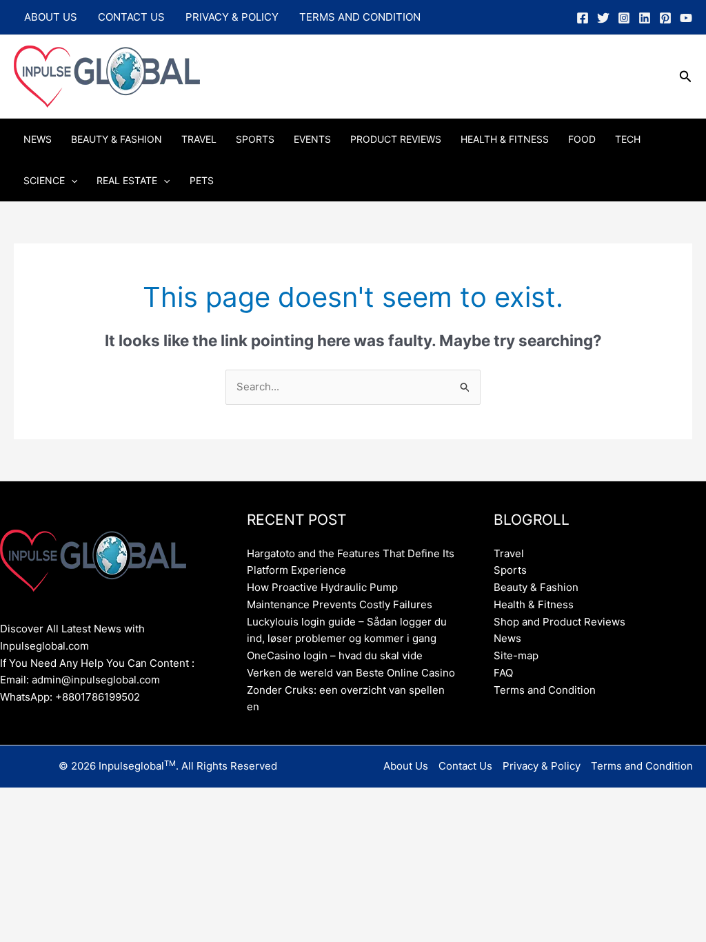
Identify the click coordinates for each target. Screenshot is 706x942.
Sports (255, 139)
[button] (685, 77)
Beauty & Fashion (116, 139)
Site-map (516, 655)
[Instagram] (624, 18)
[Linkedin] (644, 18)
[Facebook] (582, 18)
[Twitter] (603, 18)
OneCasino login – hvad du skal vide (335, 655)
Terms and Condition (360, 16)
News (37, 139)
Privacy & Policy (232, 16)
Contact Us (131, 16)
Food (582, 139)
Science (44, 180)
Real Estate (127, 180)
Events (312, 139)
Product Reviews (395, 139)
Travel (198, 139)
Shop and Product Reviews (559, 621)
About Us (50, 16)
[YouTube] (686, 18)
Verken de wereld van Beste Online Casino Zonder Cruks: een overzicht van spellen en (351, 690)
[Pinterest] (665, 18)
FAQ (503, 672)
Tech (628, 139)
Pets (202, 180)
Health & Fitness (505, 139)
